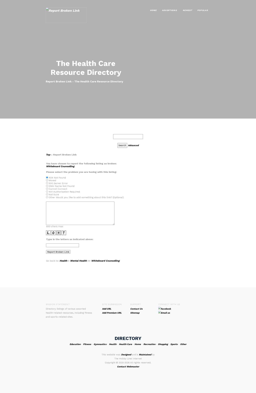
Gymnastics (100, 344)
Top (48, 154)
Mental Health (78, 260)
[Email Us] (164, 312)
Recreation (149, 344)
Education (75, 344)
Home (153, 10)
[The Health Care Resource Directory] (66, 15)
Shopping (163, 344)
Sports (174, 344)
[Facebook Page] (164, 308)
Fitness (87, 344)
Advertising (169, 10)
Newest (187, 10)
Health (63, 260)
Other (183, 344)
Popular (202, 10)
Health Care (125, 344)
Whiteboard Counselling (60, 166)
